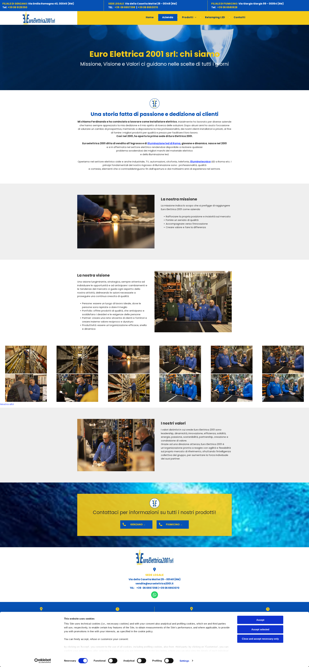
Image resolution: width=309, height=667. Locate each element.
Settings (184, 660)
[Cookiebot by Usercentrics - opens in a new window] (43, 660)
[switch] (112, 660)
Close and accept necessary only (260, 638)
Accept (260, 620)
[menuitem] (150, 17)
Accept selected (260, 629)
